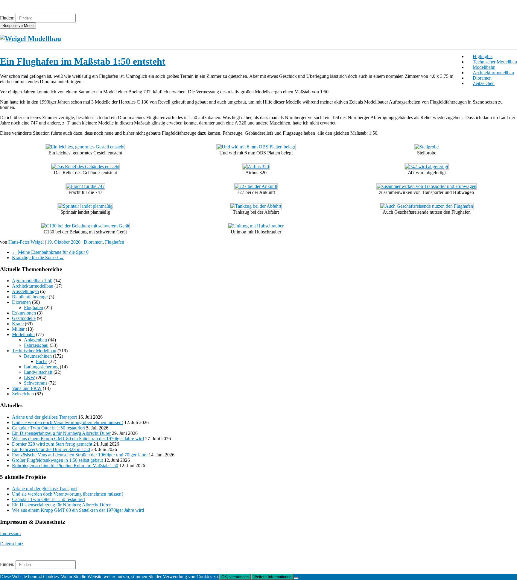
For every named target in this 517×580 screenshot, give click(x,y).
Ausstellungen (25, 291)
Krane (18, 323)
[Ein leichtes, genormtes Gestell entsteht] (85, 146)
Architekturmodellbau (493, 72)
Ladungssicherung (41, 366)
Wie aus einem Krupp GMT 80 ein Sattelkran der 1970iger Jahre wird (78, 438)
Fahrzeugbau (36, 345)
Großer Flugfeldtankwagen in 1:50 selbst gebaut (57, 460)
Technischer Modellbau (495, 61)
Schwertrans (35, 382)
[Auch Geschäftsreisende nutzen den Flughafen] (427, 206)
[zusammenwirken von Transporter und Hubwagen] (426, 186)
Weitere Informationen (272, 577)
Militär (18, 329)
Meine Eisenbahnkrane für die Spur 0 (50, 252)
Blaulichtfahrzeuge (30, 296)
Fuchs (41, 361)
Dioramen (482, 78)
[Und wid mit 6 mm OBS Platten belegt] (256, 146)
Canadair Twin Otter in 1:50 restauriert (48, 427)
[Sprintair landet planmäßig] (85, 206)
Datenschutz (11, 543)
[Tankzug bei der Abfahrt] (256, 206)
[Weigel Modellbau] (30, 38)
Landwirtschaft (38, 372)
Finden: (7, 17)
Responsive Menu (18, 25)
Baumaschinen (38, 356)
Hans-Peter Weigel (26, 242)
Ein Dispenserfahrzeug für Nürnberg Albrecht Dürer (61, 433)
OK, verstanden (235, 577)
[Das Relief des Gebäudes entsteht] (85, 166)
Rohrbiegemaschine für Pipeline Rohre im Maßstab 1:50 (65, 465)
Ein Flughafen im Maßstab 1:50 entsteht (82, 61)
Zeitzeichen (484, 83)
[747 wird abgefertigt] (427, 166)
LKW (29, 377)
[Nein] (296, 578)
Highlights (482, 56)
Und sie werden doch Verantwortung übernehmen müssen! (67, 422)
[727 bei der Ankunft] (256, 186)
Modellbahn (484, 67)
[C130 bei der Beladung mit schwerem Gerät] (85, 225)
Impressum (10, 533)
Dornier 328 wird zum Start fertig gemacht (52, 444)
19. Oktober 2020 (63, 242)
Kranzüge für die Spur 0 (38, 257)
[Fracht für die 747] (85, 186)
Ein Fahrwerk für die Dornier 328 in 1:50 (51, 449)
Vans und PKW (27, 388)
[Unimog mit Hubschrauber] (256, 225)
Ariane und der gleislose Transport (44, 417)
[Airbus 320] (256, 166)
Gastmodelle (24, 318)
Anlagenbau (35, 339)
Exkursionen (24, 312)
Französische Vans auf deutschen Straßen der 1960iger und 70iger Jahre (80, 454)
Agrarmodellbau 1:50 (32, 280)
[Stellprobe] (426, 146)
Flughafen (114, 242)
